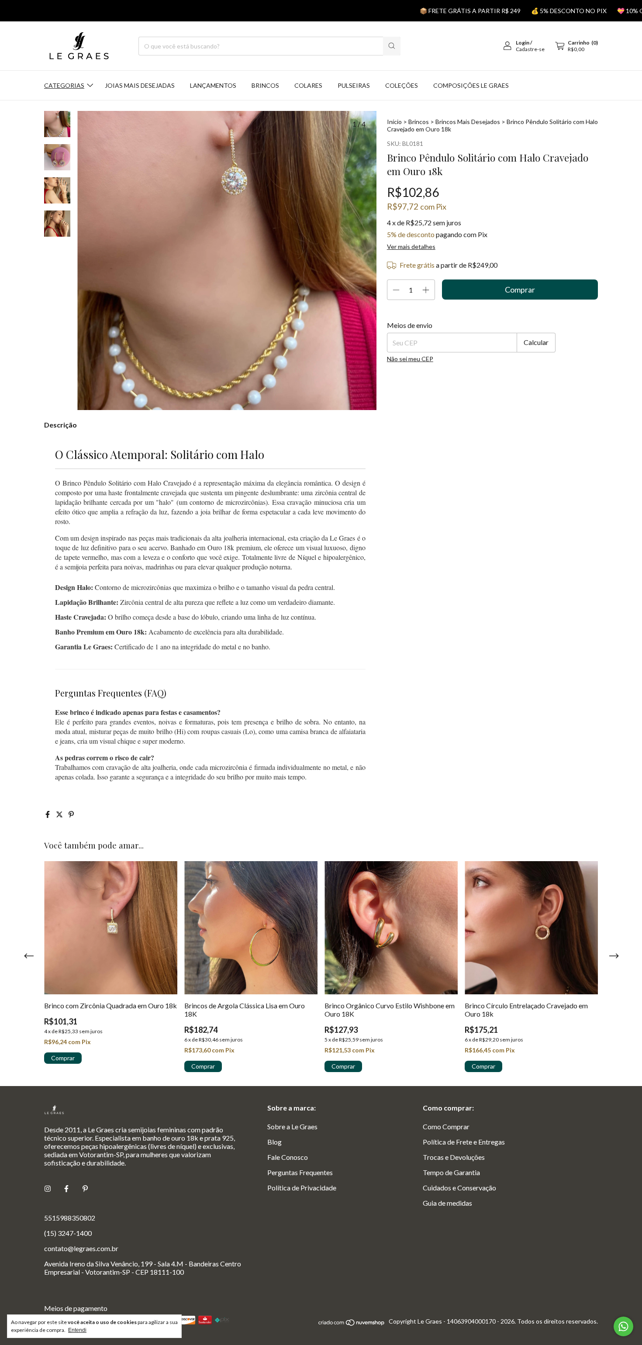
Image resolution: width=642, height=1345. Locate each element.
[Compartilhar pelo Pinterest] (71, 814)
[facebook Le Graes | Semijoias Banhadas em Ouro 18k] (66, 1188)
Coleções (401, 85)
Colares (308, 85)
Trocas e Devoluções (454, 1157)
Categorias (64, 85)
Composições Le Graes (471, 85)
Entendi (77, 1330)
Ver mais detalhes (411, 246)
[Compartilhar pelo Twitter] (60, 814)
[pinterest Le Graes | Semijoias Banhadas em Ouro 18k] (85, 1188)
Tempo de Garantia (451, 1172)
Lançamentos (213, 85)
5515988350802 (69, 1218)
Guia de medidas (447, 1203)
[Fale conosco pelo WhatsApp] (623, 1326)
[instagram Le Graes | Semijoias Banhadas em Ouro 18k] (47, 1188)
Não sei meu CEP (410, 358)
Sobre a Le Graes (292, 1126)
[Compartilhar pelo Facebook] (48, 814)
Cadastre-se (530, 49)
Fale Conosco (287, 1157)
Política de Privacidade (301, 1187)
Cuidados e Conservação (459, 1187)
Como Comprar (446, 1126)
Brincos (265, 85)
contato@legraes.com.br (81, 1248)
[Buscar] (391, 46)
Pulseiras (354, 85)
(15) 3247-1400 (68, 1233)
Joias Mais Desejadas (140, 85)
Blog (274, 1142)
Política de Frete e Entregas (464, 1142)
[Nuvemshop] (352, 1324)
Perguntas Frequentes (300, 1172)
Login (522, 42)
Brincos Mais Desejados (467, 121)
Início (394, 121)
